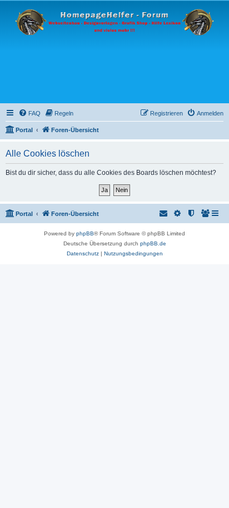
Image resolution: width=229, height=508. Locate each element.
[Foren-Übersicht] (114, 52)
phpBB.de (153, 243)
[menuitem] (29, 113)
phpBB (85, 233)
